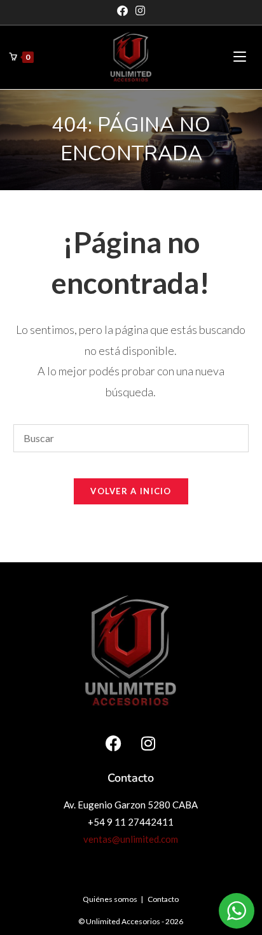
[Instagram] (140, 11)
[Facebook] (124, 11)
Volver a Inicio (131, 491)
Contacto (163, 899)
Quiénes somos (110, 899)
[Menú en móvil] (239, 57)
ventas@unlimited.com (130, 839)
